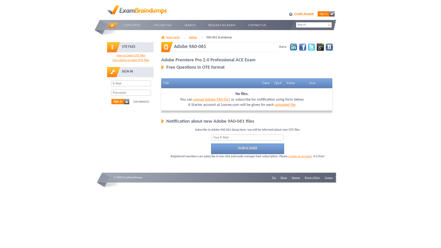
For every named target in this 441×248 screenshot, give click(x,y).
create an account (300, 156)
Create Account (304, 13)
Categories (132, 25)
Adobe (193, 37)
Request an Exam (221, 25)
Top (274, 177)
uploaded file (285, 105)
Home (112, 25)
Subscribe (248, 149)
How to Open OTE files (130, 55)
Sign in (324, 13)
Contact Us (257, 25)
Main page (173, 37)
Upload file (162, 25)
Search (189, 25)
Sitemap (296, 177)
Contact (329, 177)
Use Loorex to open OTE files (131, 60)
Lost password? (141, 101)
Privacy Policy (312, 177)
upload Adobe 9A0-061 (211, 99)
